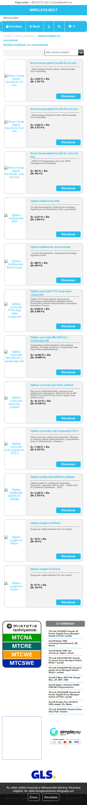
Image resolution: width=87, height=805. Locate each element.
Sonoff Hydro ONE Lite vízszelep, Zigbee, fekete (61, 651)
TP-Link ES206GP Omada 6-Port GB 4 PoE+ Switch (65, 710)
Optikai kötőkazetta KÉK (45, 201)
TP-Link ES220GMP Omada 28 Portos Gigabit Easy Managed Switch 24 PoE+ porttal (64, 694)
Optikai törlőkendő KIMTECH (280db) (52, 477)
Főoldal (7, 36)
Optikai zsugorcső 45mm (45, 523)
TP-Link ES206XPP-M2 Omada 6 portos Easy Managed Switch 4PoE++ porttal (65, 670)
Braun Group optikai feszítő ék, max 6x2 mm (54, 155)
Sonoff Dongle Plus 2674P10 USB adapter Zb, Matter (63, 703)
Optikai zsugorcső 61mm (45, 569)
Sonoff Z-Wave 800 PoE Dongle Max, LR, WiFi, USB (64, 678)
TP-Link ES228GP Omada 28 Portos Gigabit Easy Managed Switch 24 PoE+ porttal (64, 633)
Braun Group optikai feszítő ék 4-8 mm (53, 63)
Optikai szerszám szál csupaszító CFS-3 (54, 431)
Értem (34, 797)
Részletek (50, 797)
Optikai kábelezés (25, 36)
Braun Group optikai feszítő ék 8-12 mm (54, 109)
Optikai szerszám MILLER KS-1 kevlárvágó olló (49, 339)
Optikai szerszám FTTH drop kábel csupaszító (51, 293)
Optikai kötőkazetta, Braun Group (50, 247)
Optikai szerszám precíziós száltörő (51, 385)
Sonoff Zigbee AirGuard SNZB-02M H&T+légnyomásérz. (64, 686)
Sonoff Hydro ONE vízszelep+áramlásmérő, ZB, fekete (63, 643)
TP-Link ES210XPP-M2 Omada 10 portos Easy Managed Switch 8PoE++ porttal (65, 660)
